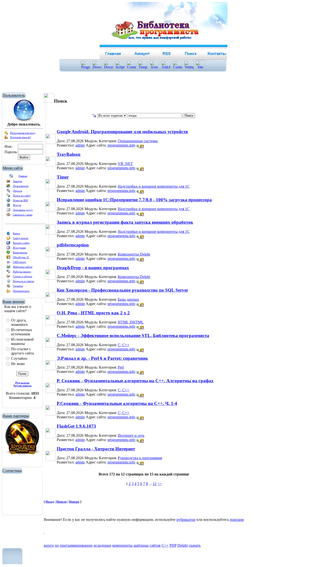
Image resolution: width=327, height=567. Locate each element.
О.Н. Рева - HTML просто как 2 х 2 (93, 312)
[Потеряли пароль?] (6, 138)
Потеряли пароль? (20, 137)
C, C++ (123, 345)
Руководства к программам (140, 458)
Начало (61, 501)
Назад (49, 501)
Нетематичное (21, 290)
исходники (102, 545)
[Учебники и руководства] (8, 239)
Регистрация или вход (22, 132)
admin (80, 145)
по (57, 545)
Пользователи (20, 186)
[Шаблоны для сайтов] (8, 267)
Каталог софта (21, 242)
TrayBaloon (68, 154)
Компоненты (20, 252)
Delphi (182, 545)
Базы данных (128, 299)
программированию (76, 545)
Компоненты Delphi (134, 254)
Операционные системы (138, 141)
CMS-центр (19, 262)
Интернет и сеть (131, 435)
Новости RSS (20, 200)
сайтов (155, 545)
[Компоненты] (8, 253)
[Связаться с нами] (8, 215)
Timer (63, 177)
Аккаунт (17, 181)
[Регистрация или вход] (6, 133)
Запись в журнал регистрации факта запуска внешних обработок (125, 222)
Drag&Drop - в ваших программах (93, 267)
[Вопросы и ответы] (8, 282)
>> (160, 484)
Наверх (74, 501)
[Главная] (11, 176)
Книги (16, 233)
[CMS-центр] (8, 263)
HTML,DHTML (131, 322)
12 (155, 484)
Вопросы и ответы (23, 281)
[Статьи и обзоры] (8, 277)
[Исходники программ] (8, 248)
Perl (121, 367)
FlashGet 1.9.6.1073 (76, 426)
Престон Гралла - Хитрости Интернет (96, 448)
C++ (165, 545)
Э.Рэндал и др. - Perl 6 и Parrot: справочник (102, 358)
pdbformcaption (73, 244)
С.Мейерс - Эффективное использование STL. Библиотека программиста (133, 335)
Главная (22, 175)
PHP (172, 545)
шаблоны (141, 545)
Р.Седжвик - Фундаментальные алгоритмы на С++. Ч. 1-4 (117, 403)
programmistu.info (121, 145)
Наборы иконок (22, 271)
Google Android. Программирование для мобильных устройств (122, 131)
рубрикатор (185, 520)
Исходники (19, 247)
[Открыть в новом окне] (142, 145)
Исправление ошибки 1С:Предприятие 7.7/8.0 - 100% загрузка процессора (134, 199)
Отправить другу (23, 209)
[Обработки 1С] (8, 258)
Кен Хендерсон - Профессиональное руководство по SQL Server (122, 290)
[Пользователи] (8, 186)
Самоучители (20, 238)
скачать (195, 545)
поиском (237, 520)
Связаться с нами (22, 214)
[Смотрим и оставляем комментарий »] (138, 146)
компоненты (122, 545)
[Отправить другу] (8, 210)
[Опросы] (8, 191)
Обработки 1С (21, 257)
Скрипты (18, 285)
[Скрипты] (8, 286)
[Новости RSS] (8, 201)
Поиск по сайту (22, 195)
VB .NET (125, 164)
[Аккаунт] (8, 182)
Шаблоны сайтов (22, 266)
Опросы (17, 190)
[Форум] (8, 206)
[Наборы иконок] (8, 272)
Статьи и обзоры (22, 276)
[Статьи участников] (8, 292)
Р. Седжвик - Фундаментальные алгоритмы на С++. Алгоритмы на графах (135, 380)
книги (49, 545)
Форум (17, 205)
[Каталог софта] (8, 243)
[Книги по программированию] (8, 234)
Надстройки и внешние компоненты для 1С (154, 186)
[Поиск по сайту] (8, 196)
